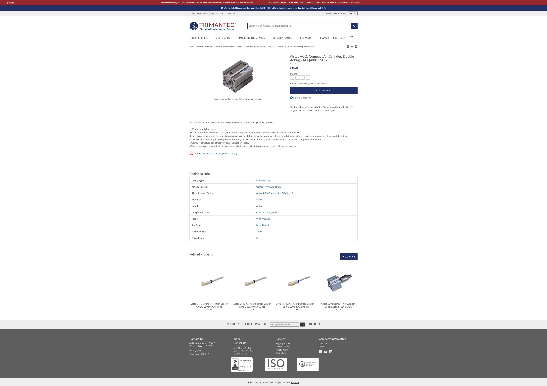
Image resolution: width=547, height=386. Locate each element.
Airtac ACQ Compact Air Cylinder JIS (274, 193)
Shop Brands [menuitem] (223, 38)
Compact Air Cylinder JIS (268, 186)
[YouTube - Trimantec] (352, 46)
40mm (259, 199)
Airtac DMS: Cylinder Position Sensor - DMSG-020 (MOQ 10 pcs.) (252, 305)
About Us (323, 343)
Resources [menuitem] (306, 38)
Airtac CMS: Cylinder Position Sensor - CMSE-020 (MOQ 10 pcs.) (295, 305)
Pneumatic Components (204, 47)
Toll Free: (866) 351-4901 (199, 13)
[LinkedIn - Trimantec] (356, 46)
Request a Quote (217, 13)
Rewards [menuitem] (324, 38)
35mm (259, 231)
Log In (328, 13)
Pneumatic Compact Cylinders (255, 47)
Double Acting (263, 180)
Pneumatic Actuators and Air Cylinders (228, 47)
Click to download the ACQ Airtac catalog (216, 153)
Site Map (295, 382)
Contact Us (231, 13)
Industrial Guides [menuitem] (282, 38)
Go (302, 324)
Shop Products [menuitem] (199, 38)
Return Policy (281, 353)
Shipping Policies (283, 343)
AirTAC (293, 63)
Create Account (339, 13)
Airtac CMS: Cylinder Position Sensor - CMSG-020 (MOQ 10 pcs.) (209, 305)
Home (191, 47)
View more (349, 256)
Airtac (259, 206)
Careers (322, 346)
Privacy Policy (282, 350)
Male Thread (262, 225)
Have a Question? (302, 97)
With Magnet (263, 218)
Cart (354, 13)
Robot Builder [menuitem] (340, 38)
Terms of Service (283, 346)
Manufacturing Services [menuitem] (251, 38)
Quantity (294, 74)
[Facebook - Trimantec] (347, 46)
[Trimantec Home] (213, 27)
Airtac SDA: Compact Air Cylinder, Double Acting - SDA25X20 (338, 305)
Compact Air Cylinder (267, 212)
